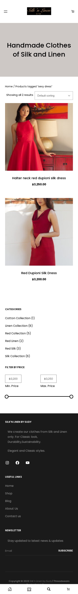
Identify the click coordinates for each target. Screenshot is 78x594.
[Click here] (10, 589)
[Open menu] (5, 11)
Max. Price (47, 386)
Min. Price (12, 386)
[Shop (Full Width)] (29, 589)
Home (9, 86)
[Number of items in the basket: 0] (72, 11)
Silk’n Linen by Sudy (41, 581)
